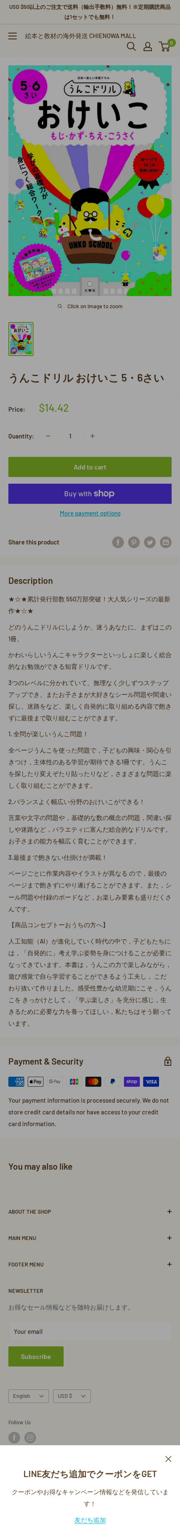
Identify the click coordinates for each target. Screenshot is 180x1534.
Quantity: (21, 436)
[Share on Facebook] (118, 542)
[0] (164, 46)
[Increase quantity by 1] (92, 436)
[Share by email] (166, 542)
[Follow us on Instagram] (30, 1438)
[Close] (168, 1458)
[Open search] (131, 46)
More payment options (90, 513)
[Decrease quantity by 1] (48, 436)
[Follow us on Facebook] (14, 1438)
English (21, 1395)
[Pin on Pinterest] (134, 542)
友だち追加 (90, 1520)
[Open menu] (12, 36)
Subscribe (36, 1356)
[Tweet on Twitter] (150, 542)
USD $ (65, 1395)
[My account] (148, 46)
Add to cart (90, 467)
